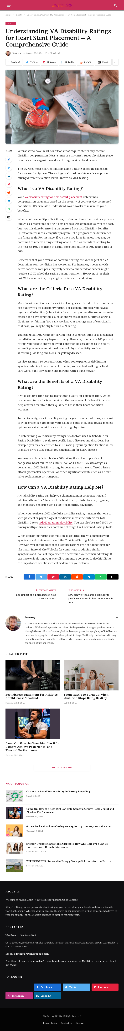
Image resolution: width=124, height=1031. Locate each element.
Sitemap (80, 1023)
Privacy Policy (50, 1023)
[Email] (8, 217)
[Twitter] (8, 168)
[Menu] (9, 5)
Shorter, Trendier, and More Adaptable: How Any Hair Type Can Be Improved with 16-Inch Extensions (67, 845)
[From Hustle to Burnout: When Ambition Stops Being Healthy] (91, 675)
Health (10, 23)
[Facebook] (8, 159)
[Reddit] (8, 192)
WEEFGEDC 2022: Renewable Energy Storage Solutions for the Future (68, 861)
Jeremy (19, 53)
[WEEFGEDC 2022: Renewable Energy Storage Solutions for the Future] (14, 865)
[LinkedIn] (8, 176)
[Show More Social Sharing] (115, 62)
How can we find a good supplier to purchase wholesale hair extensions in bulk (91, 598)
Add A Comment (61, 767)
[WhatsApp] (8, 209)
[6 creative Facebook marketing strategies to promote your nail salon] (14, 830)
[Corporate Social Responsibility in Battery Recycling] (14, 796)
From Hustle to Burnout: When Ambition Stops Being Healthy (86, 696)
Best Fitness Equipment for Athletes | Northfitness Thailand (32, 696)
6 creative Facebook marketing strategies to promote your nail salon (68, 826)
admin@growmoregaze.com (31, 953)
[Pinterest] (8, 184)
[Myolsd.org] (62, 5)
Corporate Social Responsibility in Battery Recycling (58, 791)
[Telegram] (8, 200)
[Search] (115, 5)
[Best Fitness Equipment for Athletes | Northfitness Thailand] (32, 675)
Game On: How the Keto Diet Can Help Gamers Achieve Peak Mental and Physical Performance (32, 747)
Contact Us (66, 1023)
